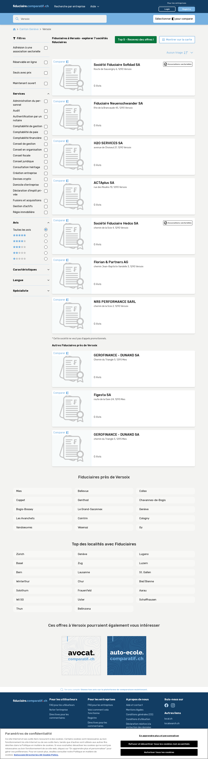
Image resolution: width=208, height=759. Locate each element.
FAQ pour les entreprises (100, 705)
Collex (143, 491)
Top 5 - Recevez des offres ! (136, 39)
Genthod (83, 500)
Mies (19, 491)
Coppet (20, 500)
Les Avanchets (25, 518)
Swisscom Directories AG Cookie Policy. (36, 755)
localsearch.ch (172, 723)
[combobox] (63, 19)
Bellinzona (84, 608)
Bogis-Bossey (24, 509)
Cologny (144, 518)
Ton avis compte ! (106, 689)
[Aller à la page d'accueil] (32, 6)
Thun (19, 608)
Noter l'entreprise (58, 709)
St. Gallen (145, 572)
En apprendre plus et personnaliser (159, 735)
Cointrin (83, 518)
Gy (141, 527)
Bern (19, 572)
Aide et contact (134, 705)
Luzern (143, 563)
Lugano (144, 554)
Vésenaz (83, 527)
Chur (81, 581)
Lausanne (84, 572)
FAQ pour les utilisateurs (62, 705)
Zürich (20, 554)
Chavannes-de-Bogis (152, 500)
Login (167, 9)
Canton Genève (29, 29)
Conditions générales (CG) (139, 714)
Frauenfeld (84, 590)
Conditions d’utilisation (138, 719)
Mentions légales (134, 709)
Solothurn (22, 590)
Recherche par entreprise (69, 6)
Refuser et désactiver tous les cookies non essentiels (159, 744)
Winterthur (23, 581)
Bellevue (83, 491)
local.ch (168, 718)
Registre (186, 9)
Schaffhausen (147, 599)
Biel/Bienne (146, 581)
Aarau (143, 590)
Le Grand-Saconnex (90, 509)
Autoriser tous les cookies (159, 752)
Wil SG (20, 599)
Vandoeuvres (24, 527)
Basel (19, 563)
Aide (93, 6)
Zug (80, 563)
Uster (81, 599)
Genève (144, 509)
